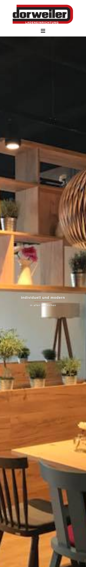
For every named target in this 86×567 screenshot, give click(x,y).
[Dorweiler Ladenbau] (43, 13)
